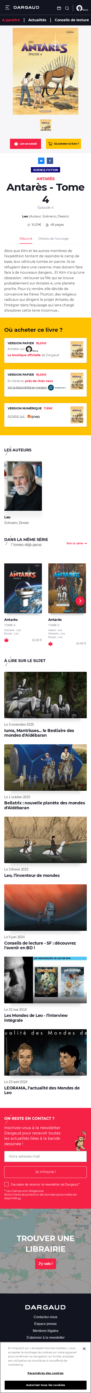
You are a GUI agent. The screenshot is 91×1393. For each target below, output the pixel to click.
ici (19, 1198)
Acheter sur (17, 416)
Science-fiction (45, 170)
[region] (45, 1367)
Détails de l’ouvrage (53, 239)
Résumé (25, 239)
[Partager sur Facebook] (50, 161)
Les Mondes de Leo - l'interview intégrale (36, 1018)
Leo (25, 216)
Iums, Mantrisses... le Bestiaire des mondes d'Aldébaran (39, 733)
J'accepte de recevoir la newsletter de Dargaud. (44, 1184)
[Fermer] (84, 1348)
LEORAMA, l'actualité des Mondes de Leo (42, 1090)
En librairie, (30, 381)
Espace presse (45, 1324)
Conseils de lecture (72, 20)
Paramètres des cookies (45, 1373)
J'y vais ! (46, 1264)
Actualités (37, 20)
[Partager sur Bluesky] (41, 161)
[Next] (80, 601)
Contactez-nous (45, 1317)
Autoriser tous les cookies (45, 1385)
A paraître (11, 20)
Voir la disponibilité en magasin (27, 387)
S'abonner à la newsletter (45, 1337)
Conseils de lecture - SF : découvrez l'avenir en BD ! (40, 945)
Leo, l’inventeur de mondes (31, 875)
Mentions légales (45, 1331)
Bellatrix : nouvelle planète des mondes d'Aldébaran (44, 805)
